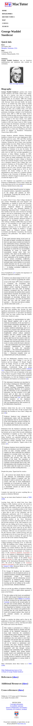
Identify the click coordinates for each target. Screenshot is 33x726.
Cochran (6, 602)
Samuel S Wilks (8, 566)
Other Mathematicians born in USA (11, 670)
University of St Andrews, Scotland (16, 709)
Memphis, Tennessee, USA (9, 48)
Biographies (7, 14)
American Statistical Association (20, 552)
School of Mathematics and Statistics (16, 707)
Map (4, 20)
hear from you (22, 723)
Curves (5, 23)
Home (4, 10)
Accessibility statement (16, 706)
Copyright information (16, 704)
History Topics (8, 17)
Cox (19, 397)
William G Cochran (24, 598)
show (15, 677)
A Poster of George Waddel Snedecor (12, 672)
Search (5, 26)
